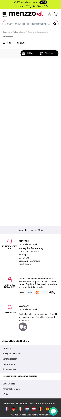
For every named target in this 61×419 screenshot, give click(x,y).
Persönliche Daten (11, 389)
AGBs (5, 394)
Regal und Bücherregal (37, 32)
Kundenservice (9, 369)
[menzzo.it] (20, 409)
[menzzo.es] (47, 409)
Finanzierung (9, 364)
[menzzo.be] (41, 409)
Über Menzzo (9, 384)
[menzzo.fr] (7, 409)
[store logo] (27, 13)
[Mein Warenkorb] (56, 14)
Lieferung (7, 348)
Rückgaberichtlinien (12, 353)
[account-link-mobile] (50, 14)
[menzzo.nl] (27, 409)
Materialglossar (10, 359)
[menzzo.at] (34, 409)
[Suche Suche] (55, 23)
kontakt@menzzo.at (28, 309)
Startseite (6, 32)
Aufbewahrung (19, 32)
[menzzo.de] (14, 409)
